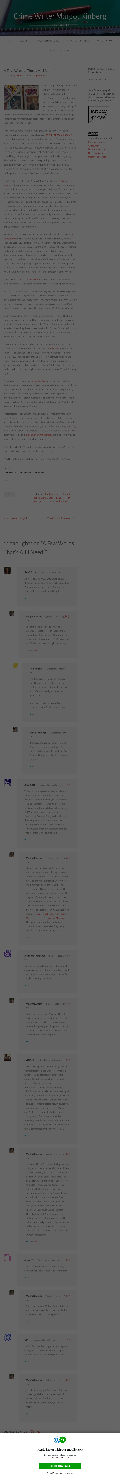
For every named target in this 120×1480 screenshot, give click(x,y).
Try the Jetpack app (60, 1466)
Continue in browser (60, 1473)
